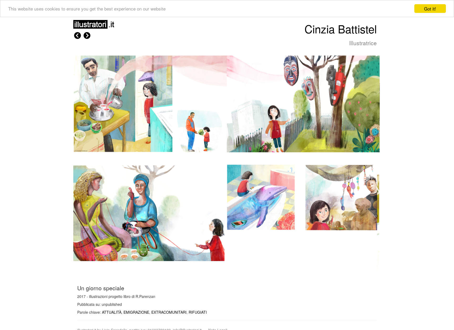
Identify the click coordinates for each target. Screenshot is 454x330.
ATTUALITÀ (111, 312)
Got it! (430, 8)
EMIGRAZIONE (136, 312)
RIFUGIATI (198, 312)
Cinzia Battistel (341, 29)
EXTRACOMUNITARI (169, 312)
